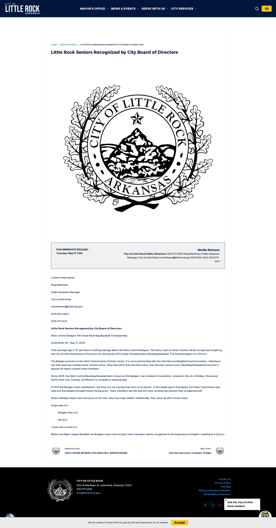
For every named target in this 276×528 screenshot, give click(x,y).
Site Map (226, 486)
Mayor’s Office (92, 8)
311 (267, 8)
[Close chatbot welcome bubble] (226, 500)
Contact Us (224, 479)
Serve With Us (153, 8)
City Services (182, 8)
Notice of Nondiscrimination (215, 490)
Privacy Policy (223, 483)
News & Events (123, 8)
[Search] (257, 8)
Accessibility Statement (217, 494)
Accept (179, 522)
